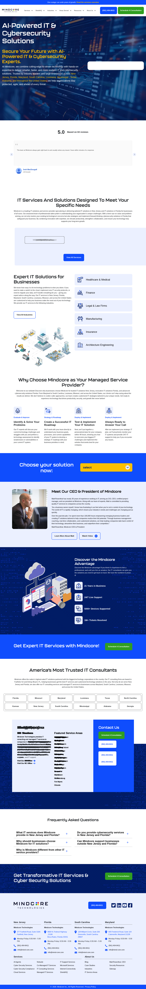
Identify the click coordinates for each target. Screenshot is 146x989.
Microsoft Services (67, 965)
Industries (88, 969)
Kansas (15, 706)
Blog (86, 962)
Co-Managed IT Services (46, 965)
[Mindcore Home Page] (33, 905)
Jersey (56, 761)
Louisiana (84, 698)
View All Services (73, 257)
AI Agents (17, 962)
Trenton (57, 758)
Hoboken (57, 737)
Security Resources (116, 965)
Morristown (58, 775)
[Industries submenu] (56, 10)
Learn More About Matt (64, 536)
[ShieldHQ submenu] (44, 10)
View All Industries (25, 315)
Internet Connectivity (68, 969)
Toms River (58, 747)
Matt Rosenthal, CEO (117, 962)
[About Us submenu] (95, 10)
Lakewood (58, 754)
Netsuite (40, 962)
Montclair (57, 741)
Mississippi (84, 706)
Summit (57, 765)
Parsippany (58, 768)
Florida (16, 698)
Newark (57, 771)
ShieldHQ (64, 972)
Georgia (130, 706)
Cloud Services (19, 972)
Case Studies (90, 965)
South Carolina (61, 706)
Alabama (107, 706)
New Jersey (39, 706)
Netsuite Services (44, 240)
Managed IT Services (45, 972)
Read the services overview (87, 2)
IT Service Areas (91, 972)
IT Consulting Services (45, 969)
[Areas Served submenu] (71, 10)
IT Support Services (67, 962)
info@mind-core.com (25, 950)
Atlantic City (58, 751)
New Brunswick (60, 744)
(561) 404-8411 (108, 10)
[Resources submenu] (83, 10)
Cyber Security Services (23, 965)
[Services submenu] (32, 10)
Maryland (62, 698)
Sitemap (112, 969)
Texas (107, 698)
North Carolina (130, 698)
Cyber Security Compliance (24, 969)
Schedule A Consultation (131, 10)
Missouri (38, 698)
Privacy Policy (90, 987)
